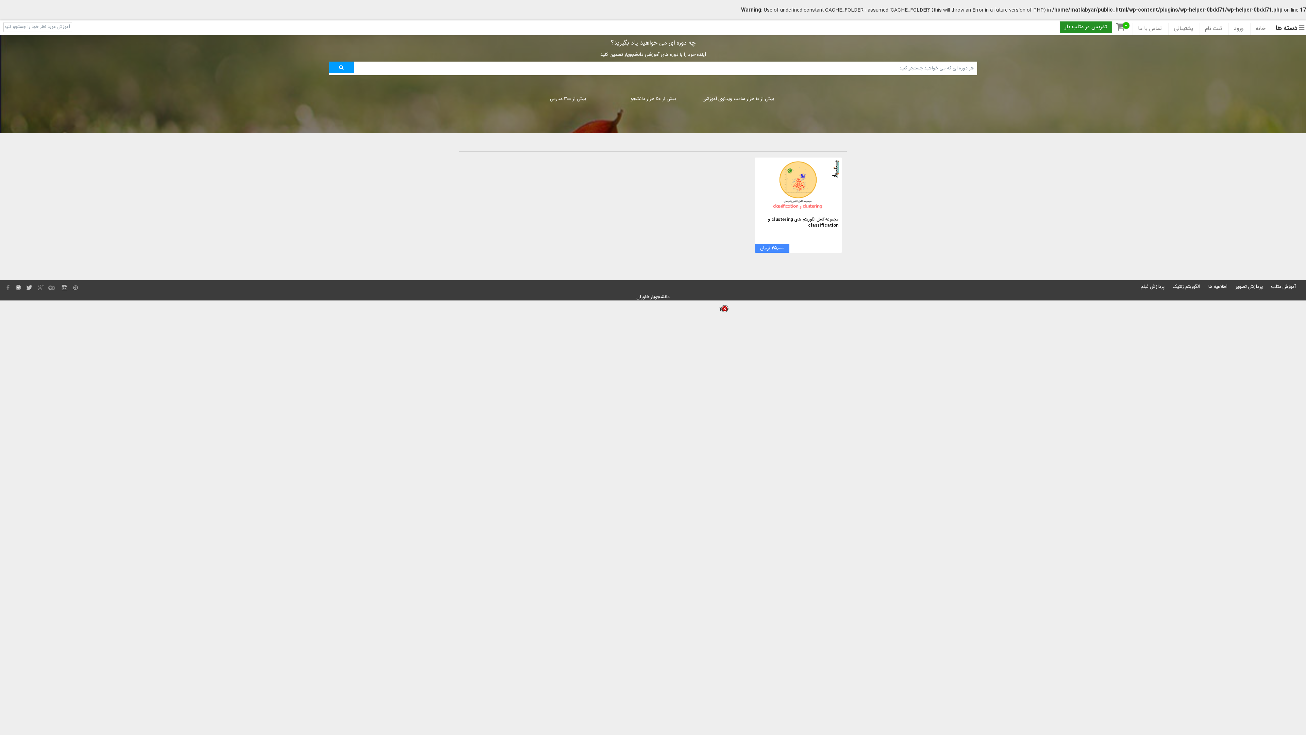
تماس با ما (1150, 28)
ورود (1239, 28)
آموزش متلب (1283, 287)
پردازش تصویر (1249, 287)
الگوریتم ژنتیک (1186, 287)
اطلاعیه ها (1217, 287)
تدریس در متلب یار (1086, 27)
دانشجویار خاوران (653, 297)
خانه (1261, 28)
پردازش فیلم (1153, 287)
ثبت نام (1213, 28)
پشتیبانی (1183, 28)
